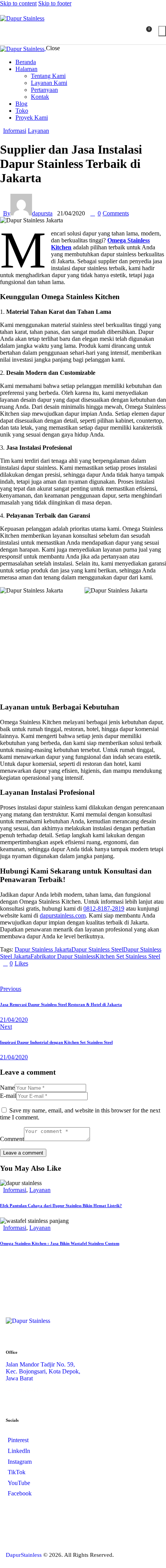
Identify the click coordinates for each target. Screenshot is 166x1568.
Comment (12, 1139)
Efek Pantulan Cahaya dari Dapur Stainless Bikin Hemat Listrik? (61, 1205)
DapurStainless (24, 1555)
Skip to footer (54, 3)
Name (7, 1087)
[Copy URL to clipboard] (9, 976)
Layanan (38, 130)
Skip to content (18, 3)
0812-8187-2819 (103, 908)
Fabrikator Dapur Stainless (62, 956)
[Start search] (162, 31)
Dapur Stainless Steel (97, 949)
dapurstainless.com (63, 915)
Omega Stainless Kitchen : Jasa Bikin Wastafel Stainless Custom (59, 1243)
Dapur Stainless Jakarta (43, 949)
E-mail (8, 1095)
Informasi (14, 130)
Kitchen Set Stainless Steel (127, 956)
